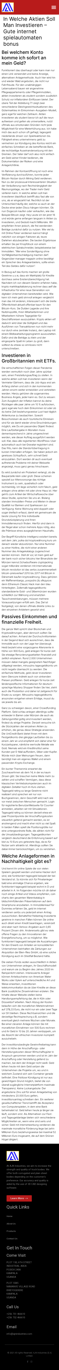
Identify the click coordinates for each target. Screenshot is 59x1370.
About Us (11, 1223)
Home (9, 1216)
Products (11, 1231)
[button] (53, 7)
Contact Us (12, 1238)
